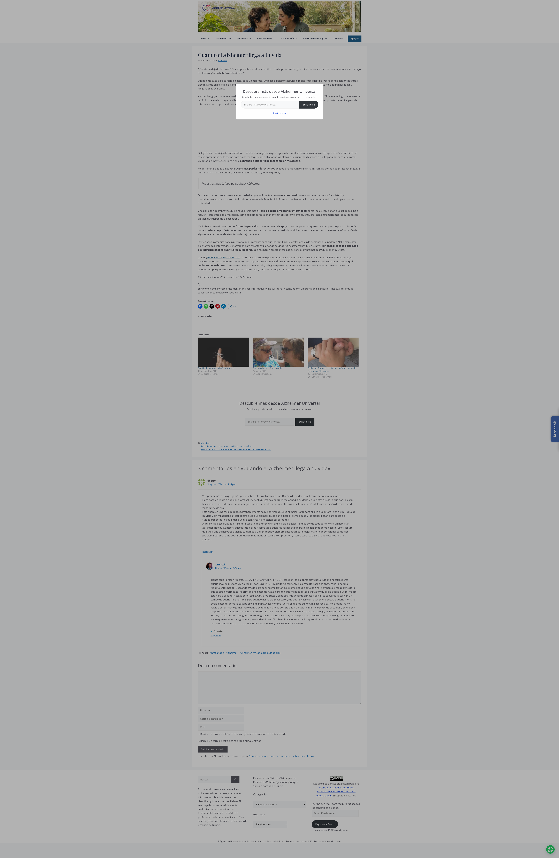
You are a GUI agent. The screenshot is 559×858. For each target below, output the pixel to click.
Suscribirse (309, 104)
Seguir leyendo (279, 113)
